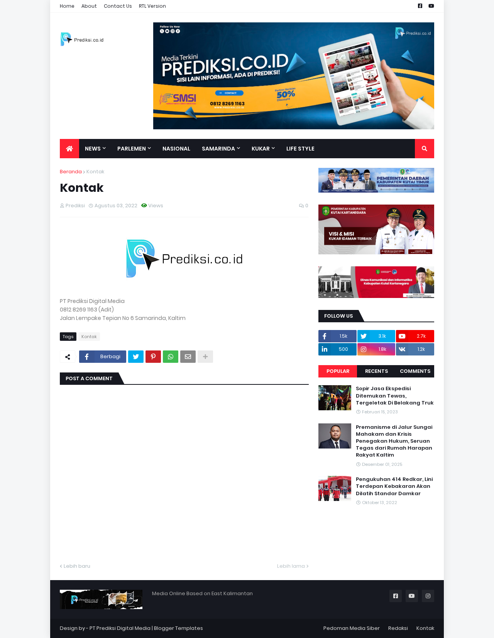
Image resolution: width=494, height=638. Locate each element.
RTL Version (152, 6)
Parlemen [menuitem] (131, 148)
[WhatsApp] (170, 356)
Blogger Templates (178, 628)
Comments (415, 371)
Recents (376, 371)
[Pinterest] (153, 356)
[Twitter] (136, 356)
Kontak (95, 171)
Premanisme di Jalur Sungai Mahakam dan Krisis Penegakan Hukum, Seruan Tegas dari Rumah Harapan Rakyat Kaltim (394, 441)
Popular (338, 371)
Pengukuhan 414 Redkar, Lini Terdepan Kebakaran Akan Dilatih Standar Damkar (394, 486)
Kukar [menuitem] (261, 148)
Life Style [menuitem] (300, 148)
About (89, 6)
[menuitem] (69, 148)
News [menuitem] (93, 148)
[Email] (188, 356)
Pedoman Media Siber (351, 628)
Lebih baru (77, 566)
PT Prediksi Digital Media (120, 628)
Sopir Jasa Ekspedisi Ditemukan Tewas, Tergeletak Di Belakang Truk (395, 395)
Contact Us (118, 6)
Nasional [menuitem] (176, 148)
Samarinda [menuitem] (218, 148)
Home (67, 6)
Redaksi (398, 628)
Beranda (71, 171)
